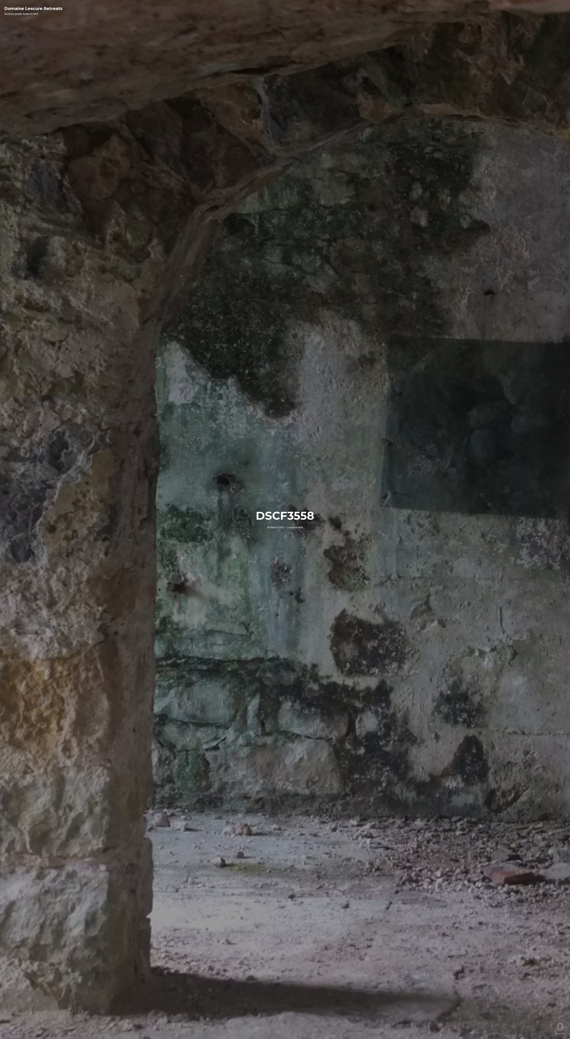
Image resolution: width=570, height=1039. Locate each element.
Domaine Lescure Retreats (33, 8)
